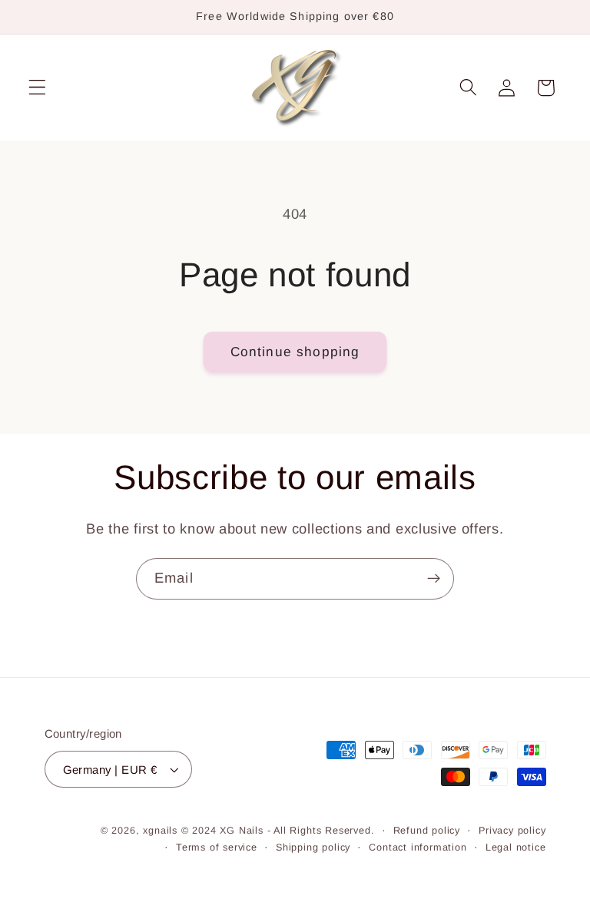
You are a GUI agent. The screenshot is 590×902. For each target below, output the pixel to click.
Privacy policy (512, 830)
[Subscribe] (433, 579)
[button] (37, 87)
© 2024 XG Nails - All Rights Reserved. (278, 830)
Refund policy (426, 830)
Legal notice (516, 847)
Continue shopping (295, 351)
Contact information (417, 847)
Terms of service (216, 847)
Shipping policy (313, 847)
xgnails (160, 830)
